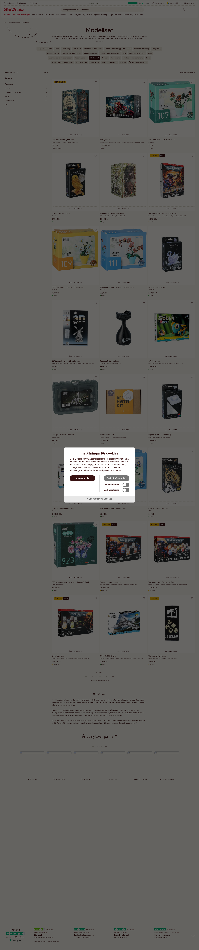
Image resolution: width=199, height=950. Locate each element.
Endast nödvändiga (116, 478)
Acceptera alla (82, 478)
